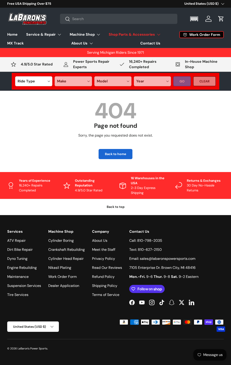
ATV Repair (16, 240)
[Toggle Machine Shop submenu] (98, 34)
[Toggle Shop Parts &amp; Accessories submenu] (158, 34)
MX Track (15, 43)
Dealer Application (63, 285)
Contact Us (150, 43)
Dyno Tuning (17, 258)
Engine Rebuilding (22, 267)
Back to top (116, 207)
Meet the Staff (103, 249)
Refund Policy (103, 276)
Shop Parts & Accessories (132, 34)
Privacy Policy (103, 258)
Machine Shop (82, 34)
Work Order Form (62, 276)
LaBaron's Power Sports (32, 348)
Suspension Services (24, 285)
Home (12, 34)
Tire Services (17, 294)
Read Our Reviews (107, 267)
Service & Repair (41, 34)
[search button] (65, 19)
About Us (79, 43)
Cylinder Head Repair (66, 258)
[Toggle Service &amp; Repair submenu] (59, 34)
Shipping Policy (104, 285)
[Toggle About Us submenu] (91, 43)
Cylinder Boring (61, 240)
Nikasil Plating (59, 267)
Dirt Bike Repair (20, 249)
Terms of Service (105, 294)
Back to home (115, 154)
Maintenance (18, 276)
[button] (194, 19)
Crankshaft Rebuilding (66, 249)
